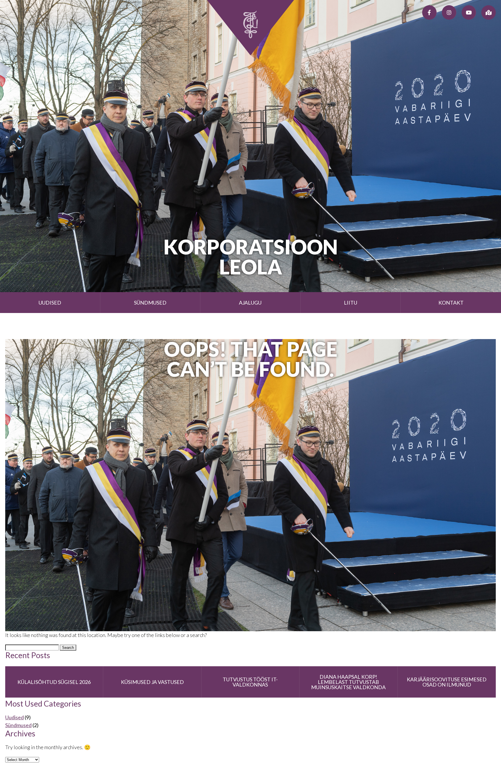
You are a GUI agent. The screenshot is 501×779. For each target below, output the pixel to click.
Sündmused (150, 302)
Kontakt (451, 302)
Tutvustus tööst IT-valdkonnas (250, 682)
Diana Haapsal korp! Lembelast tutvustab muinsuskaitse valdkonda (348, 682)
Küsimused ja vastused (152, 682)
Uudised (50, 302)
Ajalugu (250, 302)
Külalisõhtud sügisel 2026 (54, 682)
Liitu (350, 302)
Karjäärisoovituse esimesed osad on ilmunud (447, 682)
